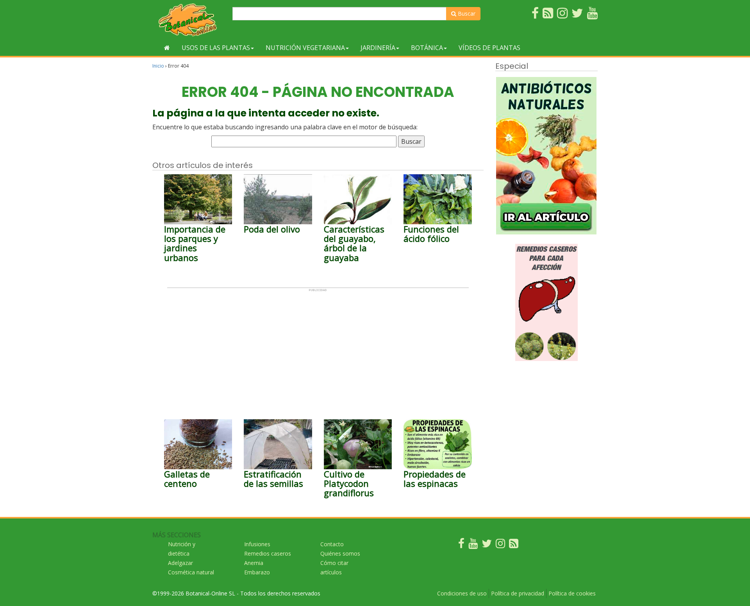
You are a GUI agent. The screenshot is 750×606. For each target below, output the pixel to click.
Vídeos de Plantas (489, 47)
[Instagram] (500, 545)
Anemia (253, 563)
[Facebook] (461, 545)
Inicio (158, 66)
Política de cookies (572, 593)
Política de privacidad (517, 593)
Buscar (465, 13)
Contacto (332, 544)
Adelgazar (180, 563)
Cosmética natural (191, 572)
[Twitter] (487, 545)
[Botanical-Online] (189, 19)
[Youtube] (473, 545)
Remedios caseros (267, 553)
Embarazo (257, 572)
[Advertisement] (318, 346)
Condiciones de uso (462, 593)
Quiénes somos (340, 553)
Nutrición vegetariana (305, 47)
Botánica (427, 47)
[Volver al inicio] (167, 47)
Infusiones (257, 544)
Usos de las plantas (216, 47)
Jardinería (378, 47)
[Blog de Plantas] (513, 545)
